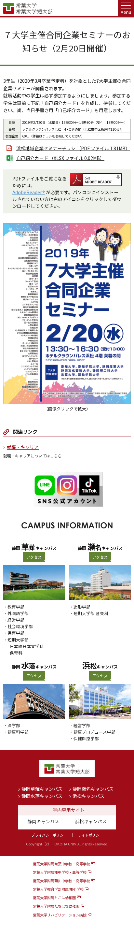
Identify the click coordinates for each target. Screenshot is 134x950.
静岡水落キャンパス (41, 796)
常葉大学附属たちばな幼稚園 (56, 906)
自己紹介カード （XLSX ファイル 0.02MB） (60, 158)
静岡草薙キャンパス (41, 788)
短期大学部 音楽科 (91, 613)
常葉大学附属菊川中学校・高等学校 (61, 880)
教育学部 (15, 607)
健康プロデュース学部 (94, 732)
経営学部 (15, 620)
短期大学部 (18, 640)
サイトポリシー (90, 835)
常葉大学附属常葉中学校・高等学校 (61, 863)
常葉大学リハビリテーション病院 (60, 914)
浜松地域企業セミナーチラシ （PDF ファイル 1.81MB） (73, 148)
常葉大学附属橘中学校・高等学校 (60, 872)
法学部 (13, 725)
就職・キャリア (23, 447)
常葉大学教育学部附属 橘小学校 (58, 889)
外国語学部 (18, 613)
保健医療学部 (86, 738)
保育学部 (15, 633)
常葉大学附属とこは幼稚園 (54, 897)
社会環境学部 (20, 626)
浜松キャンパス (88, 796)
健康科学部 (18, 732)
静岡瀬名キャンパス (93, 788)
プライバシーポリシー (49, 835)
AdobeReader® (28, 192)
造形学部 (82, 607)
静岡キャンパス (43, 821)
